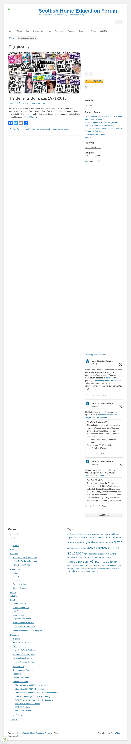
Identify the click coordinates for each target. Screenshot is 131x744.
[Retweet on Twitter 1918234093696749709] (91, 454)
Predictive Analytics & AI (25, 626)
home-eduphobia (98, 547)
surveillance (73, 571)
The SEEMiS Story (23, 711)
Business (83, 31)
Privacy (16, 545)
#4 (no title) (14, 534)
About (19, 31)
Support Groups (19, 588)
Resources (59, 31)
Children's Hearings (21, 607)
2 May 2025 (95, 406)
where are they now (91, 571)
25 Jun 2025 (95, 364)
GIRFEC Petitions (22, 707)
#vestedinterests (111, 380)
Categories (89, 153)
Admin (25, 103)
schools (87, 565)
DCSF (69, 543)
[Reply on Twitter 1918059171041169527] (87, 506)
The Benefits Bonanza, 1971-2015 (37, 98)
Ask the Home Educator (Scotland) (99, 125)
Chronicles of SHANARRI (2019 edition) (31, 689)
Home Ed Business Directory (25, 561)
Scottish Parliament (21, 678)
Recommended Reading (23, 670)
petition (113, 561)
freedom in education (106, 542)
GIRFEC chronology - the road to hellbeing (32, 696)
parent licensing (103, 562)
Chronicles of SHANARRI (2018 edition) (31, 685)
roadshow (79, 565)
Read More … (31, 117)
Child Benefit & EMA (21, 604)
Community (38, 31)
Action (15, 573)
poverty (48, 129)
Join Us (103, 31)
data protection (91, 537)
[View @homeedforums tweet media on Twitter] (87, 388)
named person (77, 561)
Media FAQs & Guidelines (25, 650)
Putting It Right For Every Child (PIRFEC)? (102, 122)
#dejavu (88, 417)
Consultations (18, 580)
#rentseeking (98, 380)
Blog (27, 31)
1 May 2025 (95, 464)
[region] (104, 56)
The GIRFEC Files (20, 681)
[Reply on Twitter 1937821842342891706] (87, 395)
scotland (94, 565)
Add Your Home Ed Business (25, 557)
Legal (49, 31)
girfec (118, 542)
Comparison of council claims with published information (38, 693)
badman (93, 534)
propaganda (56, 129)
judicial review (107, 557)
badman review (103, 534)
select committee (81, 568)
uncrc (81, 571)
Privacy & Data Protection (23, 622)
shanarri (90, 568)
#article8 (115, 415)
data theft (117, 537)
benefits (27, 129)
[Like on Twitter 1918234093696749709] (96, 454)
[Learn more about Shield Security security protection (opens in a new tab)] (4, 740)
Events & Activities (20, 584)
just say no (116, 557)
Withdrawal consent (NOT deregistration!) (30, 631)
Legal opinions (18, 615)
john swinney (96, 557)
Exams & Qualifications (22, 642)
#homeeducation (105, 415)
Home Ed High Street (21, 565)
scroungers (65, 129)
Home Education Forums (102, 361)
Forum (93, 31)
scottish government (106, 565)
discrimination (78, 542)
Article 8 (86, 534)
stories (107, 568)
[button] (89, 56)
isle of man (87, 557)
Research (17, 674)
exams (95, 542)
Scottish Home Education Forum (78, 11)
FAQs (15, 646)
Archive (16, 577)
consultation (78, 538)
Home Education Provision (24, 654)
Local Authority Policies (22, 658)
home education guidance (94, 554)
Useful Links (18, 715)
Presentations (18, 666)
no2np (93, 561)
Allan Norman (78, 534)
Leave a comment (38, 103)
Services (71, 31)
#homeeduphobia (99, 417)
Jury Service (18, 611)
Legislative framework (22, 619)
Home (10, 31)
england (88, 542)
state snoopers (99, 568)
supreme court (114, 568)
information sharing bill (75, 557)
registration (70, 565)
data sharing (106, 537)
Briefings (16, 639)
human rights (111, 554)
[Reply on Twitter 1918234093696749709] (87, 454)
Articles (13, 129)
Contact (16, 542)
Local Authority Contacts (25, 662)
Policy (19, 129)
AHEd (70, 534)
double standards (37, 129)
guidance (70, 548)
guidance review (81, 548)
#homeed (109, 378)
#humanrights (105, 475)
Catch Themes (117, 733)
